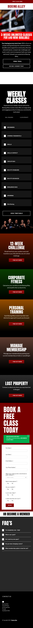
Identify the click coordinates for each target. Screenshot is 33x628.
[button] (16, 127)
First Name (9, 448)
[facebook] (2, 623)
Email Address (9, 461)
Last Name (8, 454)
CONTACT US (6, 596)
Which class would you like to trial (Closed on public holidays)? (16, 474)
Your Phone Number (11, 467)
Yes (8, 483)
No (12, 483)
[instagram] (5, 623)
